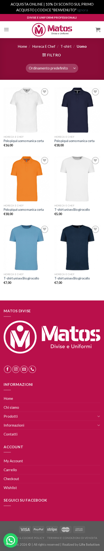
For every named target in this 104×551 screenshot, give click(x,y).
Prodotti (11, 416)
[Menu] (6, 29)
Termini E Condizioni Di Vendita (72, 537)
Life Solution (89, 544)
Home (22, 46)
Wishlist (10, 487)
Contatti (10, 434)
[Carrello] (98, 29)
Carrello (10, 470)
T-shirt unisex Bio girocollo (72, 209)
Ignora (82, 10)
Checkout (11, 478)
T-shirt (66, 46)
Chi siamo (11, 407)
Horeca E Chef (43, 46)
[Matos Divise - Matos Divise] (52, 30)
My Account (13, 461)
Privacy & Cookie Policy (25, 537)
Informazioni (14, 425)
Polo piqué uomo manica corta (24, 141)
